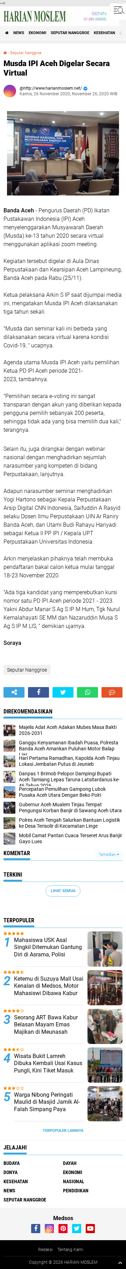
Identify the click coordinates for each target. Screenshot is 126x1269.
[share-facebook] (38, 692)
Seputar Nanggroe (70, 33)
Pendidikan (76, 1190)
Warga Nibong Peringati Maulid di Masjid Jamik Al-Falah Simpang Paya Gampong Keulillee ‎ (47, 1105)
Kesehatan (104, 33)
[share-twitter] (63, 692)
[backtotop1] (120, 1262)
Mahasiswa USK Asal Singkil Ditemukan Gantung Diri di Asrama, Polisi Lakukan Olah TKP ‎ (48, 951)
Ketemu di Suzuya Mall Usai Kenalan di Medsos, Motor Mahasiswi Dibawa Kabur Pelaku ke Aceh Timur (48, 989)
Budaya (12, 1163)
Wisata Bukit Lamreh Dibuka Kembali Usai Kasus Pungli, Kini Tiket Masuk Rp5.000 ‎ (48, 1067)
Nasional (73, 1181)
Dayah (70, 1163)
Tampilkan (108, 854)
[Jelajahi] (118, 10)
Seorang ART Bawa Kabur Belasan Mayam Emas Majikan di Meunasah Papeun (46, 1028)
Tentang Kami (70, 1249)
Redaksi (45, 1249)
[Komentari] (112, 692)
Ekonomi (37, 33)
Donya (11, 1172)
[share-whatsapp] (87, 692)
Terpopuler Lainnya (63, 1130)
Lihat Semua (63, 891)
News (18, 33)
